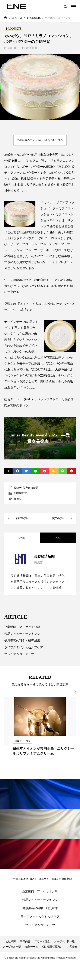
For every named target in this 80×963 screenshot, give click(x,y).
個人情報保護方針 (52, 946)
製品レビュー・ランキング (22, 633)
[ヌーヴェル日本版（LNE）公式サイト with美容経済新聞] (16, 6)
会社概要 (11, 941)
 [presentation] (73, 692)
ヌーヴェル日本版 (64, 941)
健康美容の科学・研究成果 (22, 640)
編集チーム (31, 946)
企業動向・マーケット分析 (22, 627)
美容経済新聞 (30, 487)
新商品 (18, 499)
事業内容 (25, 941)
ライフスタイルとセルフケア (23, 647)
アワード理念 (42, 941)
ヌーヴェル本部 (12, 946)
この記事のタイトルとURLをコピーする (40, 140)
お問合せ (72, 946)
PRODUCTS (21, 493)
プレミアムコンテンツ (19, 654)
